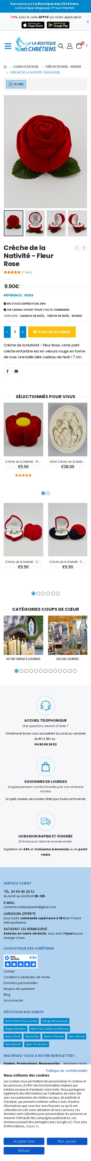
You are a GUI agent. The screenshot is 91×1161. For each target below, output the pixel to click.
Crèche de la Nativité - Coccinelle (68, 561)
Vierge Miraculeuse (55, 1021)
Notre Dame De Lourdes (21, 1021)
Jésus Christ (12, 1036)
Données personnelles (21, 983)
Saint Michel (77, 1036)
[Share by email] (16, 371)
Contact (9, 971)
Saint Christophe (37, 1044)
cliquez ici (32, 1126)
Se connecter (13, 1000)
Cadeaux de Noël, (32, 315)
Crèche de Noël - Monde (63, 67)
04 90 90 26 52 (22, 891)
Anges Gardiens (15, 1028)
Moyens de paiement (19, 989)
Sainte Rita (32, 1036)
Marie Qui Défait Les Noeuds (49, 1028)
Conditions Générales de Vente (27, 977)
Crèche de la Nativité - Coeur (23, 561)
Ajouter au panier (54, 332)
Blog (7, 995)
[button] (61, 47)
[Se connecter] (70, 46)
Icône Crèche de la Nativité (68, 461)
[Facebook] (7, 371)
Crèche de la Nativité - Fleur (23, 461)
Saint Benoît (13, 1044)
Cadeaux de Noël (26, 67)
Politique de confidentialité (66, 1070)
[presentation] (10, 151)
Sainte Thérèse (54, 1036)
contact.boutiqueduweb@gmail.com (30, 907)
